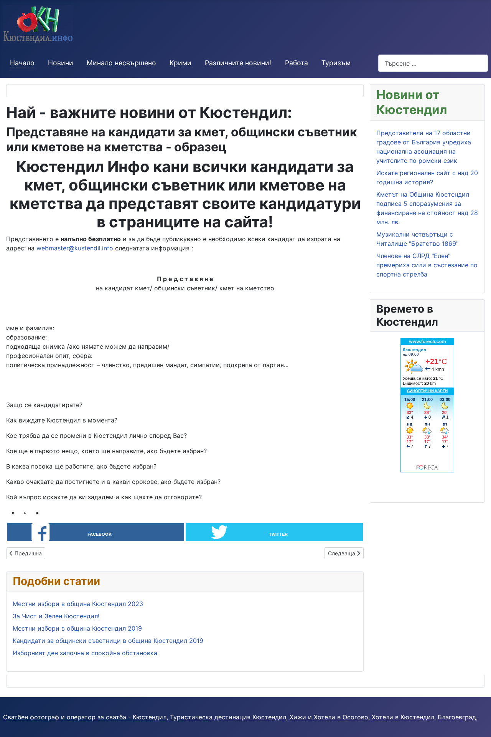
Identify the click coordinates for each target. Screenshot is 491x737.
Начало (22, 63)
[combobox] (433, 63)
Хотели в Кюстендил (403, 717)
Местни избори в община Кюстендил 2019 (77, 628)
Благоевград (457, 717)
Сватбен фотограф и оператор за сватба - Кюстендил (84, 717)
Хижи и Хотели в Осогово (329, 717)
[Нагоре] (477, 723)
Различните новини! (238, 63)
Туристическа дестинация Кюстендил (228, 717)
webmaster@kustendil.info (74, 248)
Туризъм (336, 63)
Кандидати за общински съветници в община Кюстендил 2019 (108, 640)
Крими (180, 63)
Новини (60, 63)
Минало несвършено (121, 63)
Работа (296, 63)
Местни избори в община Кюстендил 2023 (78, 604)
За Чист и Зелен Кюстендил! (56, 616)
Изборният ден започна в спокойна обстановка (85, 653)
